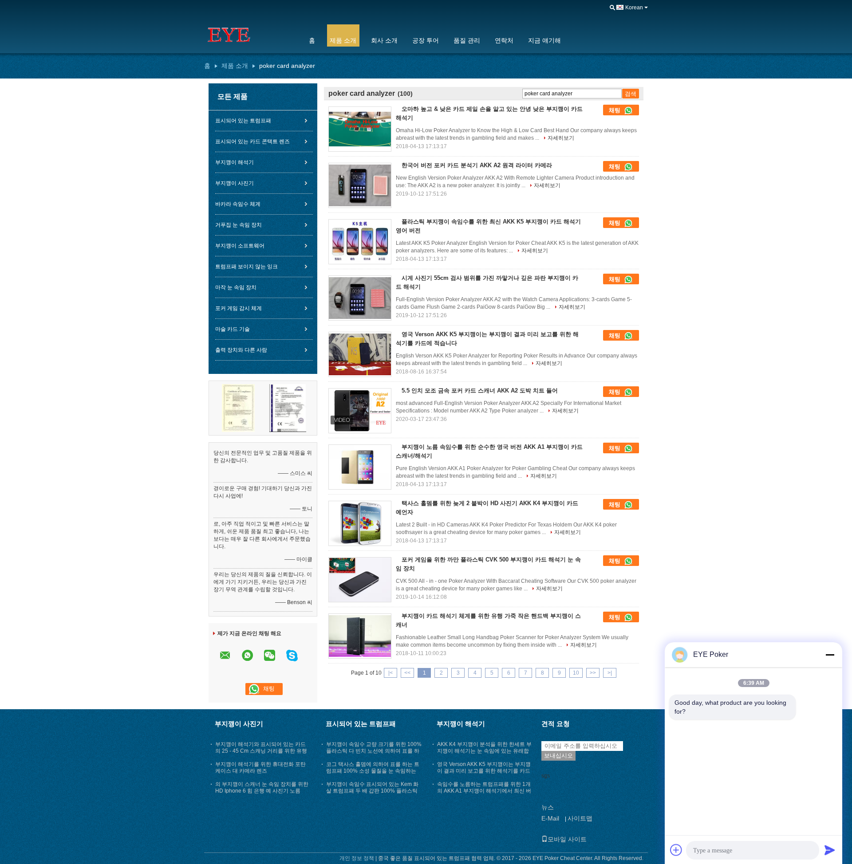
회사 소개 (384, 40)
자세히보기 (561, 138)
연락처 (504, 40)
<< (407, 673)
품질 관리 (467, 40)
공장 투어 (425, 40)
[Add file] (676, 850)
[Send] (830, 850)
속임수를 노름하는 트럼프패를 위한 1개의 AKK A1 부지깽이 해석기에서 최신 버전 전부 (484, 791)
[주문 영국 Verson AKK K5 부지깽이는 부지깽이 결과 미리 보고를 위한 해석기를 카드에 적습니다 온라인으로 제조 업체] (359, 354)
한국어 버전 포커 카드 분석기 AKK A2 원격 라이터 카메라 (477, 165)
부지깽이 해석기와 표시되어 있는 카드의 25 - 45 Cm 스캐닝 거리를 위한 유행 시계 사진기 (261, 751)
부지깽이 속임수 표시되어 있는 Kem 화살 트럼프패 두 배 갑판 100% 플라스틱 (372, 787)
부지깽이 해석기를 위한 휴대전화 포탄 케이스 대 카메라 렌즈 (260, 767)
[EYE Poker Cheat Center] (250, 35)
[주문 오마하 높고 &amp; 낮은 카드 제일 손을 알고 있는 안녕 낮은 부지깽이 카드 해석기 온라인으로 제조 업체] (359, 129)
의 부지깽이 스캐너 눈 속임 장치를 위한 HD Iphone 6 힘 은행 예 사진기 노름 (261, 787)
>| (609, 673)
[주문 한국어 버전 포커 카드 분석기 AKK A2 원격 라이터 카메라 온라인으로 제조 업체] (359, 185)
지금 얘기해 (544, 40)
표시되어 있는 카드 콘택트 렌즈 (252, 141)
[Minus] (829, 654)
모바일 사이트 (567, 839)
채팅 (615, 110)
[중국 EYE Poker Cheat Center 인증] (238, 408)
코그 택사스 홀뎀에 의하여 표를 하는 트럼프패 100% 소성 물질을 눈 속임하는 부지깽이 (372, 771)
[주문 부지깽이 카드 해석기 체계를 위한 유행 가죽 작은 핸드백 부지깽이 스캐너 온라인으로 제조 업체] (359, 636)
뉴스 (547, 807)
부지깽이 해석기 (234, 162)
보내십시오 (558, 755)
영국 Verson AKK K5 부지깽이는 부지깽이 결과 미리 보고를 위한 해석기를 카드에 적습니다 (484, 771)
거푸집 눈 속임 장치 (238, 225)
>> (593, 673)
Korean (634, 7)
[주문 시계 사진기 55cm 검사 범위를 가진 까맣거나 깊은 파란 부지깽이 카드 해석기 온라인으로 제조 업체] (359, 298)
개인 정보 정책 (356, 858)
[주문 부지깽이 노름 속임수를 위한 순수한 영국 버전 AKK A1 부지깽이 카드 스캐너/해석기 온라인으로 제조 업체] (359, 467)
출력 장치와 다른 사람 (241, 350)
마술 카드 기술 (232, 329)
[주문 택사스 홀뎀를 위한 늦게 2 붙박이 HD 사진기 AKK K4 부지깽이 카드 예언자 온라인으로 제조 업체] (359, 523)
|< (390, 673)
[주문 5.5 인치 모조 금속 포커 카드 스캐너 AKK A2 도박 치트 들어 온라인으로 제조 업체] (359, 410)
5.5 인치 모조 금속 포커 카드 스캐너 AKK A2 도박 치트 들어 (480, 390)
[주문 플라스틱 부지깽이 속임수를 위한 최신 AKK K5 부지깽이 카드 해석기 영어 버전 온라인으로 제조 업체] (359, 241)
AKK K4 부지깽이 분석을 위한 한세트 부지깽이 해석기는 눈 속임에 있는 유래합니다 (484, 751)
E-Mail (550, 818)
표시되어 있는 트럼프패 (243, 121)
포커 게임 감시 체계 (238, 308)
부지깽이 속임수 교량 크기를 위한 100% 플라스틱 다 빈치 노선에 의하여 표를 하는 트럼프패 (374, 751)
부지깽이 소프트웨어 (239, 246)
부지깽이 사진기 (234, 183)
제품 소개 (343, 40)
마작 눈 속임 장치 (235, 287)
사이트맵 (580, 818)
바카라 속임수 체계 (237, 204)
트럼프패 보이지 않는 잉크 (246, 266)
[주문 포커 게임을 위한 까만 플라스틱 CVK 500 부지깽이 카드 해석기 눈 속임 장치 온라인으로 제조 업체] (359, 579)
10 (576, 673)
